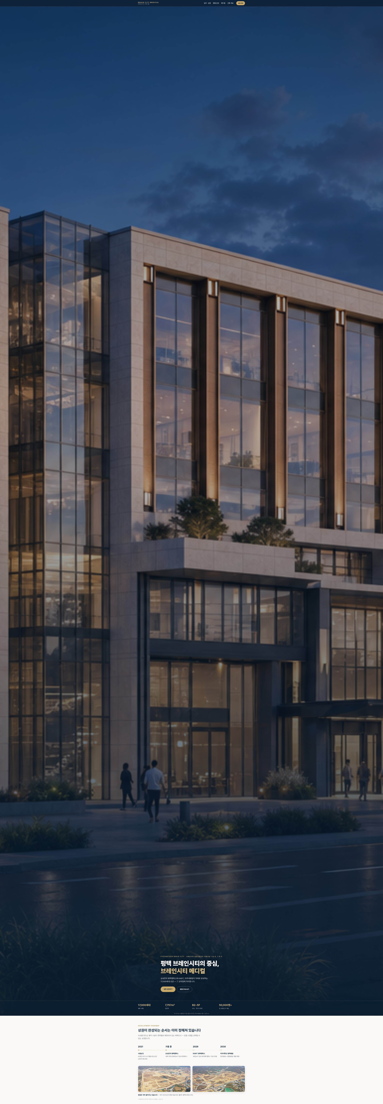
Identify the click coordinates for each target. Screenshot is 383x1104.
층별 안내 (216, 3)
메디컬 (223, 3)
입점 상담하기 (168, 989)
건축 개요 (230, 3)
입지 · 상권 (207, 3)
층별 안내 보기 (184, 989)
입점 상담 (240, 3)
